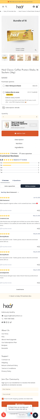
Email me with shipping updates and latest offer (18, 399)
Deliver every (10, 98)
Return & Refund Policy (10, 365)
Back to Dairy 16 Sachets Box (20, 296)
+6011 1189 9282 (8, 319)
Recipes (4, 345)
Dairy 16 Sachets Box (10, 11)
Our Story (5, 334)
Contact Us (6, 360)
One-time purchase (13, 86)
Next (36, 34)
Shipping (5, 363)
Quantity (5, 113)
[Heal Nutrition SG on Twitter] (2, 322)
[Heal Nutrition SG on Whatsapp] (8, 322)
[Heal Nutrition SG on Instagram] (6, 322)
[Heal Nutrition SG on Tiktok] (11, 322)
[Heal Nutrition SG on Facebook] (4, 322)
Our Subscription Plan (9, 342)
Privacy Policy (6, 371)
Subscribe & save (12, 93)
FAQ (3, 337)
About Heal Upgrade (9, 339)
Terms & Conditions (9, 368)
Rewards (5, 348)
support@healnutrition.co (12, 316)
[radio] (4, 86)
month (17, 98)
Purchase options (8, 82)
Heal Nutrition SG (25, 414)
